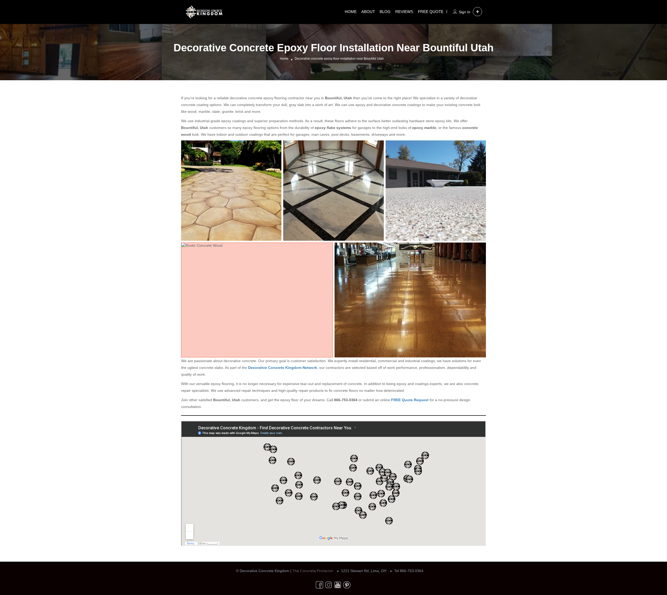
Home (284, 58)
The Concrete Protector (312, 570)
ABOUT (368, 11)
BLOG (385, 11)
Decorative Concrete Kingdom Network (282, 367)
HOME (351, 11)
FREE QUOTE (430, 11)
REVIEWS (404, 11)
